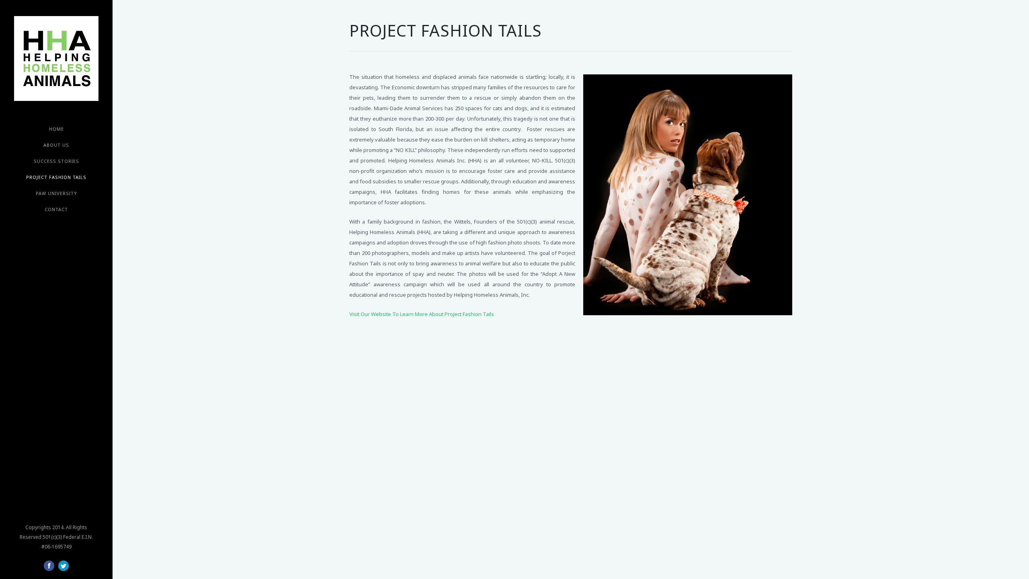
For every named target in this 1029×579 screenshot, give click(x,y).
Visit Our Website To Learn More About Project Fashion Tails (421, 314)
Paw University (56, 193)
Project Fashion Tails (56, 177)
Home (56, 129)
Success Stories (56, 161)
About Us (56, 145)
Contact (56, 209)
